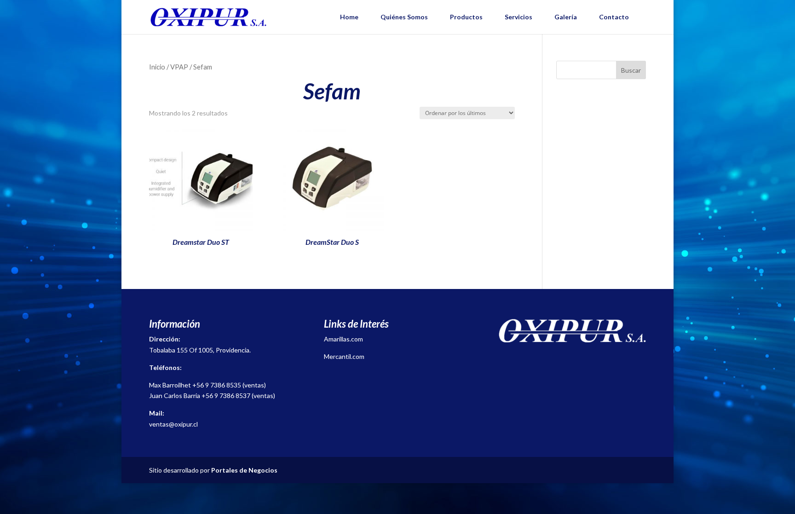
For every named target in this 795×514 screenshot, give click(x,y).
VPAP (179, 67)
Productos (466, 17)
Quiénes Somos (404, 17)
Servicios (518, 17)
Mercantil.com (344, 356)
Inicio (157, 67)
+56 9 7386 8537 (226, 395)
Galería (565, 17)
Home (349, 17)
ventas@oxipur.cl (173, 424)
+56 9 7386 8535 (216, 385)
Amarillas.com (343, 339)
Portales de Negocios (244, 470)
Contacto (614, 17)
